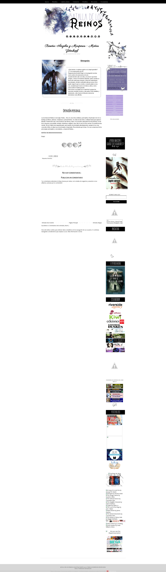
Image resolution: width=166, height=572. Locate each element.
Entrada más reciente (48, 223)
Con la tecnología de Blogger (83, 568)
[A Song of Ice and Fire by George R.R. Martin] (114, 492)
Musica (114, 97)
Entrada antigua (97, 223)
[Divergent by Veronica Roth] (114, 493)
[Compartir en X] (53, 156)
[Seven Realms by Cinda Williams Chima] (114, 527)
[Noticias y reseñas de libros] (114, 473)
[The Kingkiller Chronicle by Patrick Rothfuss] (114, 504)
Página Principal (73, 223)
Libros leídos (65, 2)
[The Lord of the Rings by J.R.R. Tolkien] (114, 509)
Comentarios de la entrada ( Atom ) (59, 225)
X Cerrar (80, 231)
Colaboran (104, 2)
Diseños (85, 2)
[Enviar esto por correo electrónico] (49, 156)
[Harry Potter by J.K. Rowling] (114, 523)
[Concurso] (114, 486)
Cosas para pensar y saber (114, 100)
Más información (72, 231)
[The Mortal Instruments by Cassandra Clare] (114, 515)
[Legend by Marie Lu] (112, 505)
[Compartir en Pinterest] (57, 156)
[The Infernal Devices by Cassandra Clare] (114, 500)
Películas (114, 104)
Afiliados (94, 2)
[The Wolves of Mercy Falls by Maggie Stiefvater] (114, 519)
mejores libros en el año (114, 114)
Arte (114, 106)
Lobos (114, 110)
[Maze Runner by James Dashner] (114, 512)
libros (114, 108)
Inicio (47, 2)
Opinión (114, 102)
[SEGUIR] (115, 149)
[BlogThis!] (51, 156)
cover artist (114, 112)
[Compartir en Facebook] (55, 156)
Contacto (76, 2)
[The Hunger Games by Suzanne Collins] (114, 497)
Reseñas (54, 2)
